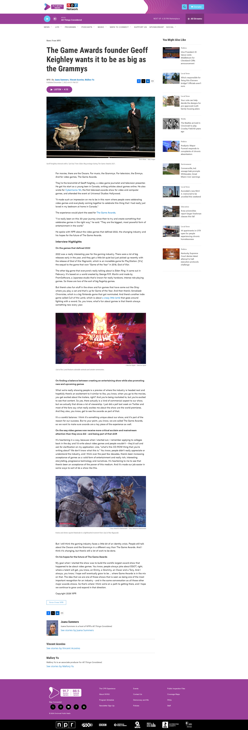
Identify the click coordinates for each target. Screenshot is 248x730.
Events (135, 688)
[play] (47, 18)
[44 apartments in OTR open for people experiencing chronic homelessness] (171, 231)
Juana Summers (62, 79)
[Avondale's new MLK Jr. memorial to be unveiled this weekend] (171, 191)
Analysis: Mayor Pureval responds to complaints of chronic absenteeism (191, 150)
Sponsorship (156, 27)
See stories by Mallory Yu (60, 666)
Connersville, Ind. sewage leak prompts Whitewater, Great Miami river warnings (190, 172)
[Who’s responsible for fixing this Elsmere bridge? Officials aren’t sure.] (171, 78)
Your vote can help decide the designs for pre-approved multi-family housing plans (191, 104)
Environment (186, 164)
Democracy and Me (141, 700)
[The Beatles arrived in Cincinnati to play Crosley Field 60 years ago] (171, 123)
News (47, 27)
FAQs (169, 700)
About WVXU (104, 694)
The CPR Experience (107, 688)
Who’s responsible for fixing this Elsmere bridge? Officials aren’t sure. (191, 81)
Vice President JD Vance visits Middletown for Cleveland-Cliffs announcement (189, 57)
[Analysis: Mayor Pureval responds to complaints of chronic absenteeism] (171, 146)
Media (183, 119)
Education (185, 207)
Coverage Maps (173, 694)
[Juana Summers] (52, 628)
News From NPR (54, 40)
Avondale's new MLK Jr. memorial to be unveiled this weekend (191, 193)
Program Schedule (106, 700)
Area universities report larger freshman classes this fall (191, 213)
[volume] (55, 19)
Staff (169, 706)
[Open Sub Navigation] (52, 27)
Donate (197, 6)
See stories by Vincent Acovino (63, 648)
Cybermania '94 (73, 189)
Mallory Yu (89, 79)
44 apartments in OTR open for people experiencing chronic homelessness (191, 235)
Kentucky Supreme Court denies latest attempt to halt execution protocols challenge (190, 259)
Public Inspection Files (176, 688)
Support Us (140, 27)
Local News (185, 74)
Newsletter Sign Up (106, 706)
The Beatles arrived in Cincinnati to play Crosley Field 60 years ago (191, 127)
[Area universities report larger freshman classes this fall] (171, 211)
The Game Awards (106, 212)
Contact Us (137, 694)
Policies (136, 706)
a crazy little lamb (111, 297)
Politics (184, 48)
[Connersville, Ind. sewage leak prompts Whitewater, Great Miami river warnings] (171, 169)
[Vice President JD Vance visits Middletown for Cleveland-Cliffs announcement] (171, 52)
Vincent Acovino (77, 79)
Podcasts (87, 27)
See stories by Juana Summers (77, 630)
